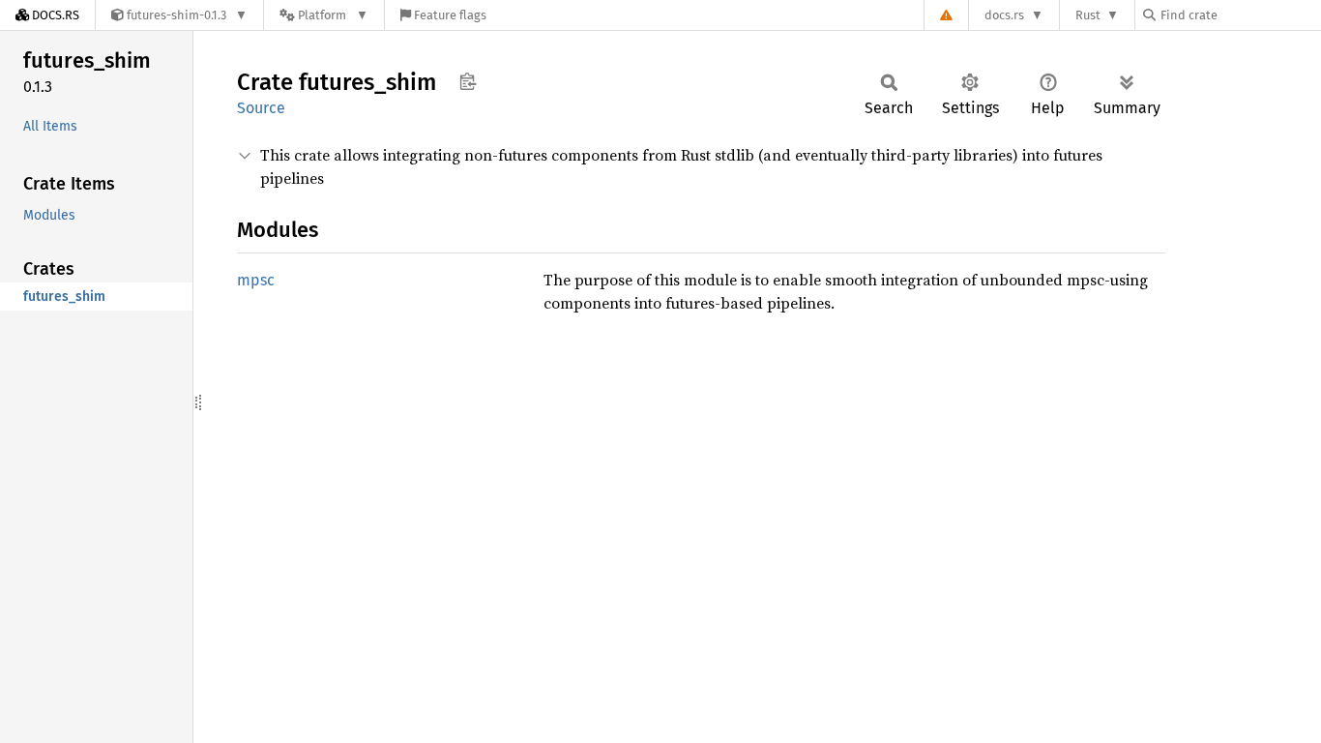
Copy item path (468, 81)
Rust (1088, 15)
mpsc (256, 280)
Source (261, 108)
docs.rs (1004, 15)
